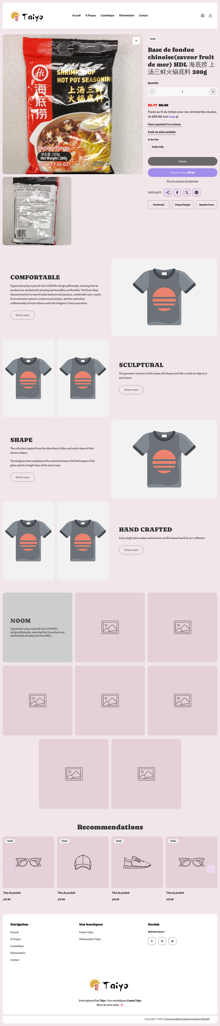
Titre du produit (12, 893)
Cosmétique (17, 946)
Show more (22, 315)
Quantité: (153, 83)
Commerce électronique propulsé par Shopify (187, 1019)
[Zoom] (136, 41)
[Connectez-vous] (202, 15)
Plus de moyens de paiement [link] (182, 181)
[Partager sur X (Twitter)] (187, 192)
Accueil (14, 932)
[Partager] (167, 192)
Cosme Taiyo (86, 932)
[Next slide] (211, 869)
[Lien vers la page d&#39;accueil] (110, 984)
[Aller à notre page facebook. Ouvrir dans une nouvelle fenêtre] (152, 941)
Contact (14, 960)
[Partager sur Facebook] (177, 192)
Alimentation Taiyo (90, 939)
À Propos (15, 939)
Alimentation (17, 953)
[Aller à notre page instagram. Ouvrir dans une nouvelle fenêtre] (162, 941)
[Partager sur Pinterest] (196, 192)
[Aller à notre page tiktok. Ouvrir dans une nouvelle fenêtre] (172, 941)
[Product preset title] (28, 862)
